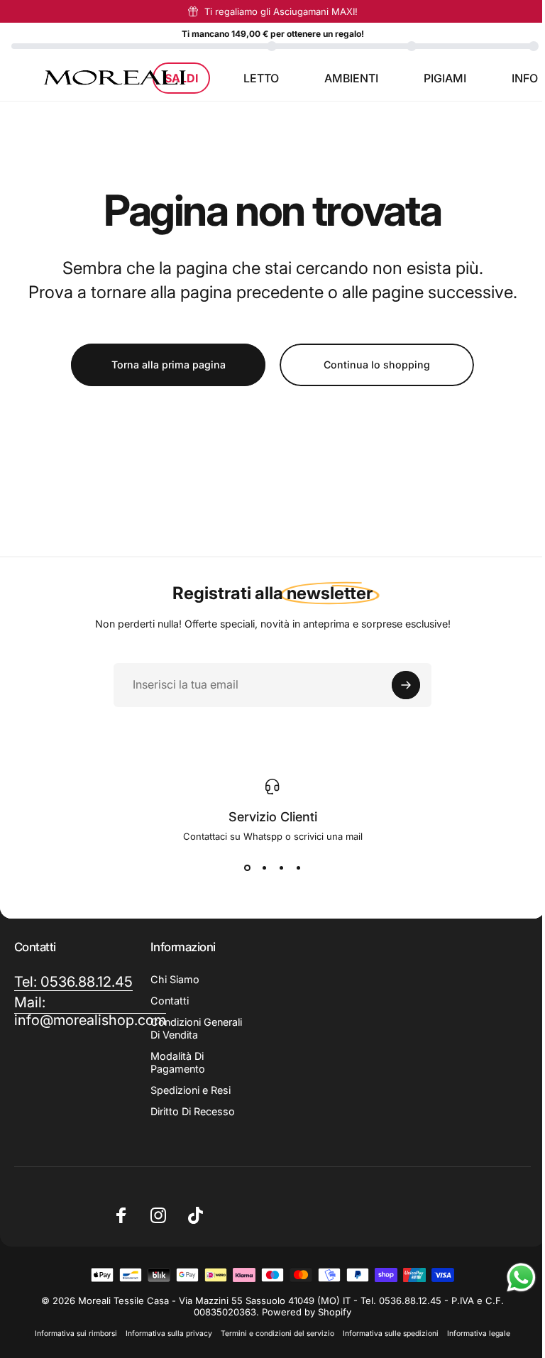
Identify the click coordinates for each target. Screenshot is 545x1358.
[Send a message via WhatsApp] (521, 1277)
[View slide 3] (281, 867)
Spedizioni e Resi (190, 1090)
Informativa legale (478, 1333)
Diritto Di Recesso (192, 1111)
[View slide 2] (263, 867)
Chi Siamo (174, 979)
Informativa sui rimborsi (76, 1333)
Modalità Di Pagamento (177, 1062)
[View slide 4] (298, 867)
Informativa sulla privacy (169, 1333)
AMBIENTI (351, 78)
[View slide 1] (246, 867)
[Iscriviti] (406, 685)
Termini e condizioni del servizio (277, 1333)
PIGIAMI (445, 78)
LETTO (261, 78)
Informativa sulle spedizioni (391, 1333)
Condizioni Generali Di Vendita (196, 1028)
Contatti (169, 1001)
